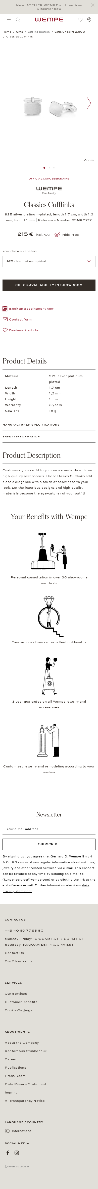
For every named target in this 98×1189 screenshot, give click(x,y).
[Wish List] (80, 19)
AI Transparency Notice (25, 1101)
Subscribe (49, 844)
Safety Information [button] (21, 436)
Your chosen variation (20, 251)
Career (11, 1059)
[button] (28, 309)
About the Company (22, 1043)
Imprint (11, 1092)
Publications (15, 1068)
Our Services (16, 994)
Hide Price (70, 235)
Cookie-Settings (18, 1010)
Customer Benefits (21, 1002)
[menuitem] (8, 19)
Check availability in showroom (49, 285)
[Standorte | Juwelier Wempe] (89, 19)
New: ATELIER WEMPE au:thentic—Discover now (49, 7)
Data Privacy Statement (25, 1084)
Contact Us (14, 953)
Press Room (15, 1076)
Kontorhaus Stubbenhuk (26, 1051)
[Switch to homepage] (49, 19)
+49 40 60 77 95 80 (24, 931)
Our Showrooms (18, 961)
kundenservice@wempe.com (26, 879)
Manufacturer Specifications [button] (31, 424)
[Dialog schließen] (94, 5)
